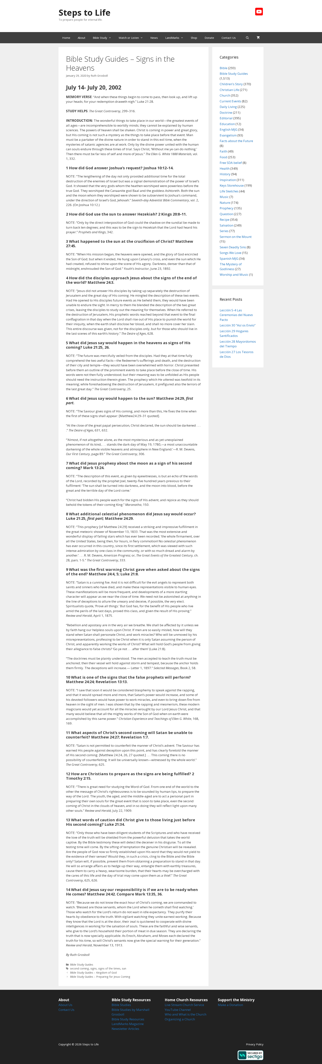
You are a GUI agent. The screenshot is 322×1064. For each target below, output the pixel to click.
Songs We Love (230, 253)
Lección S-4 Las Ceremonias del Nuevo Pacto (236, 315)
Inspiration (228, 180)
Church (225, 95)
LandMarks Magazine (128, 1024)
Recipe (224, 219)
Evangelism (228, 135)
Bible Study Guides (81, 964)
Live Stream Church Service (184, 1005)
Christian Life (229, 90)
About (81, 38)
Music (224, 197)
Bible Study (100, 38)
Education (227, 124)
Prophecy (226, 208)
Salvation (226, 225)
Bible (223, 68)
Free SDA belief (231, 163)
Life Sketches (229, 191)
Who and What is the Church (185, 1014)
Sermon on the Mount (236, 237)
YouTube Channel (178, 1010)
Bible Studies (121, 1005)
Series (224, 231)
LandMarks (172, 38)
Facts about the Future (236, 141)
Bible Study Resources (128, 1019)
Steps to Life (85, 12)
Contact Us (229, 38)
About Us (65, 1005)
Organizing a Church (180, 1019)
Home (66, 38)
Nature (225, 202)
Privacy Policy (254, 1044)
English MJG (228, 129)
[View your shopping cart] (258, 37)
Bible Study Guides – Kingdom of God (93, 972)
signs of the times (109, 968)
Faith (223, 151)
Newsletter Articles (125, 1029)
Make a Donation (230, 1005)
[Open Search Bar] (247, 37)
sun (124, 968)
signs (93, 968)
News (154, 38)
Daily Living (228, 107)
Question (226, 214)
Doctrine (226, 112)
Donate (209, 38)
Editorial (226, 118)
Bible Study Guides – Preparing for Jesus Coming (100, 976)
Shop (194, 38)
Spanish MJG (229, 258)
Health (225, 168)
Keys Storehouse (232, 185)
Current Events (230, 101)
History (225, 174)
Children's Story (231, 84)
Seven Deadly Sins (233, 247)
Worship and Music (234, 274)
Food (223, 157)
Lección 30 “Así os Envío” (237, 325)
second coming (79, 968)
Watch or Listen (129, 38)
